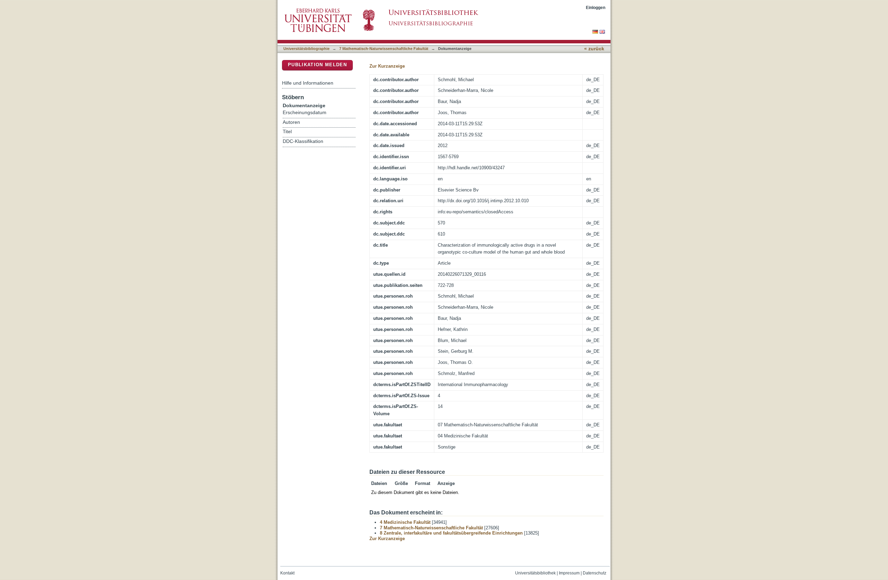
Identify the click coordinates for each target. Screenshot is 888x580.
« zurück (594, 48)
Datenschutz (594, 573)
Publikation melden (317, 64)
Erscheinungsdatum (304, 112)
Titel (287, 131)
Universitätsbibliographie (306, 48)
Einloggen (595, 7)
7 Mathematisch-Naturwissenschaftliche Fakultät (383, 48)
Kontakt (287, 573)
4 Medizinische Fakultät (405, 522)
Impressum (569, 573)
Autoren (291, 122)
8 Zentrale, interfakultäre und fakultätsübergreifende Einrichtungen (451, 533)
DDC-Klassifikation (303, 141)
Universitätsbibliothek (535, 573)
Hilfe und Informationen (307, 83)
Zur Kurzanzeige (387, 66)
